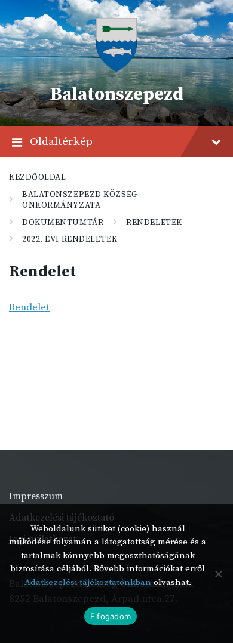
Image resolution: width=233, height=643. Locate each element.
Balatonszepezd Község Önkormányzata (79, 200)
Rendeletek (154, 222)
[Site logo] (116, 68)
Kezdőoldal (37, 177)
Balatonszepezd (116, 94)
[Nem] (218, 574)
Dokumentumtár (62, 222)
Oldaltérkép (61, 141)
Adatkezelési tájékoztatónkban (87, 582)
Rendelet (29, 307)
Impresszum (36, 496)
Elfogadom (110, 616)
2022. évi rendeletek (69, 239)
